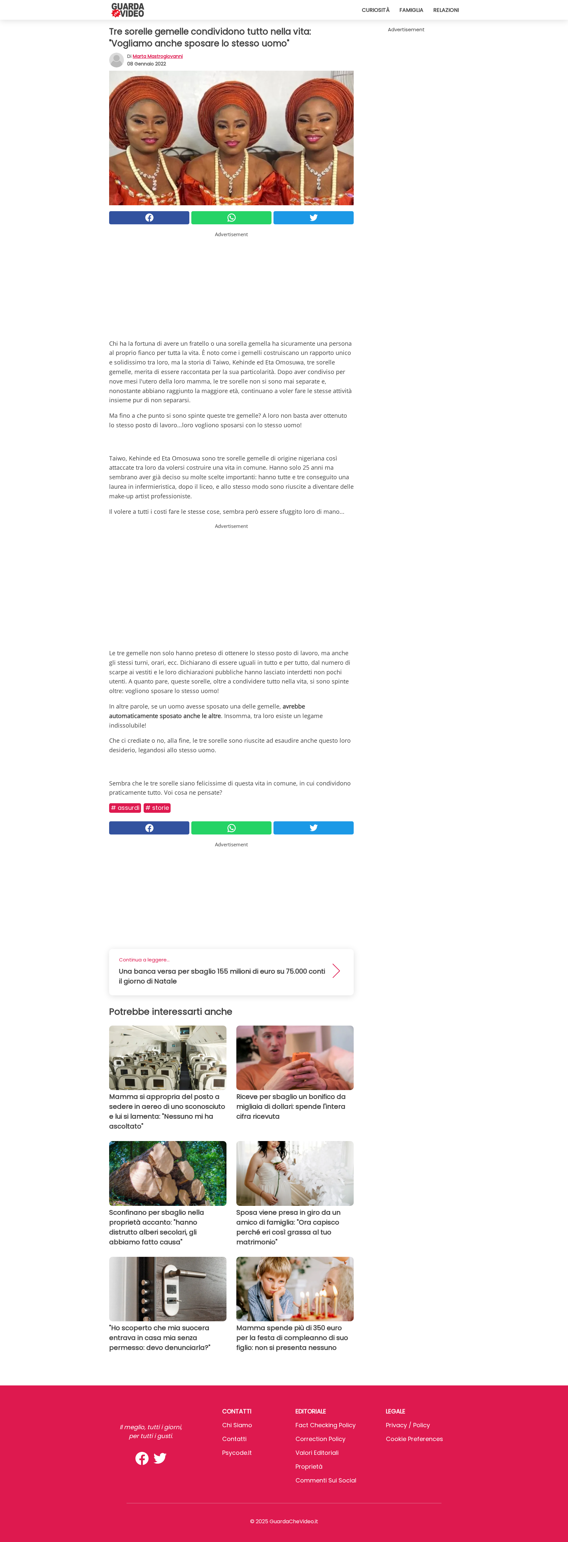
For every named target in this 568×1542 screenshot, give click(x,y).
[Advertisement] (231, 284)
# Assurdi (125, 808)
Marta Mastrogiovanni (158, 56)
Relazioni (446, 10)
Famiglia (411, 10)
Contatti (234, 1439)
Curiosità (376, 10)
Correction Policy (320, 1439)
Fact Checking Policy (326, 1425)
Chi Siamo (237, 1425)
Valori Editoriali (317, 1453)
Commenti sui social (326, 1480)
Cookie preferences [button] (414, 1439)
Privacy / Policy (408, 1425)
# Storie (157, 808)
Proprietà (309, 1466)
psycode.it (237, 1453)
